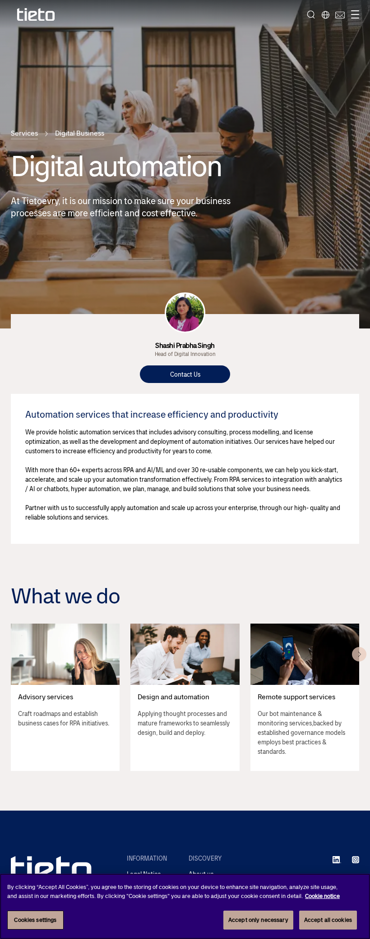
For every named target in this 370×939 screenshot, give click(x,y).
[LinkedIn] (337, 859)
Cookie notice (322, 896)
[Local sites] (325, 14)
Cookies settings (35, 920)
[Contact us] (339, 14)
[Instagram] (355, 859)
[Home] (36, 15)
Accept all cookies (328, 920)
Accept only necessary (258, 920)
